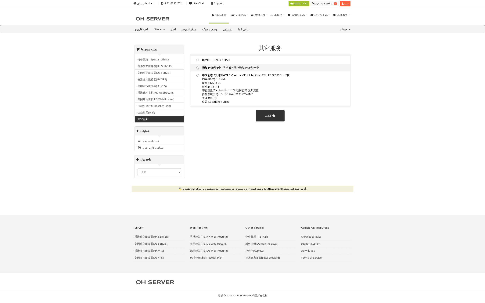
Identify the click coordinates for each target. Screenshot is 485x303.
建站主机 (260, 15)
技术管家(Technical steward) (262, 257)
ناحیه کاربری (142, 29)
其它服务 (143, 119)
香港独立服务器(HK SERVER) (155, 66)
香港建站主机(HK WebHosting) (156, 92)
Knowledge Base (311, 236)
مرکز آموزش (188, 29)
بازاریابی (227, 29)
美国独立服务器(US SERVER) (154, 72)
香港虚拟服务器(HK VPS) (152, 79)
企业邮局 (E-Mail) (256, 236)
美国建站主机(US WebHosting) (156, 99)
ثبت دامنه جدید (150, 141)
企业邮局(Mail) (146, 112)
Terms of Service (311, 257)
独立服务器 (321, 15)
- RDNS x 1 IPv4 (216, 60)
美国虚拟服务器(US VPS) (152, 86)
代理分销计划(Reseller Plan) (154, 106)
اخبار (173, 29)
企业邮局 (240, 15)
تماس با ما (244, 29)
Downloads (308, 250)
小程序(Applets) (254, 250)
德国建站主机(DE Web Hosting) (209, 250)
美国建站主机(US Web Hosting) (209, 243)
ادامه (268, 115)
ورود (346, 3)
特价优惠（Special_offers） (154, 59)
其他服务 (342, 15)
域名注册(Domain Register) (261, 243)
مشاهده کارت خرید (152, 147)
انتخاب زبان (143, 3)
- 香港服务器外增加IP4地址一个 (230, 67)
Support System (310, 243)
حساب (344, 29)
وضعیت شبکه (209, 29)
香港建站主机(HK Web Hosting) (209, 236)
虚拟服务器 (298, 15)
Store (158, 29)
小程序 (278, 15)
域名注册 (221, 15)
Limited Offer (300, 3)
